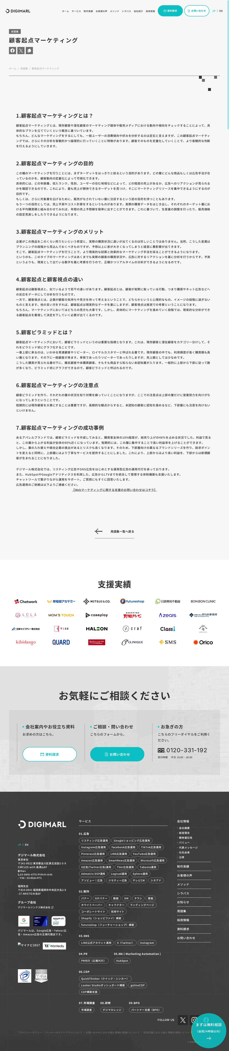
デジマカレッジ (112, 1010)
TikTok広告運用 (151, 847)
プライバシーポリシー (30, 1032)
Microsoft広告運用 (152, 860)
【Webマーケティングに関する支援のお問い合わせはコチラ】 (114, 490)
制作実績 (88, 11)
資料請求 (183, 929)
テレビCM (139, 880)
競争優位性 (186, 837)
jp (213, 10)
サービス (76, 11)
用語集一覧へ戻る (122, 531)
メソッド (114, 11)
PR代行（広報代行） (93, 960)
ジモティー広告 (117, 880)
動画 (116, 898)
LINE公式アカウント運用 (96, 942)
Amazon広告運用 (92, 860)
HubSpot (122, 960)
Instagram (147, 942)
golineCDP (138, 985)
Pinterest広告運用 (93, 854)
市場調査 (86, 1010)
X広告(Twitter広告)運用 (96, 867)
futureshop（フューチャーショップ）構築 (107, 925)
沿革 (181, 857)
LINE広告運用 (119, 854)
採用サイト (118, 911)
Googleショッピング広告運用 (132, 840)
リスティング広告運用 (94, 840)
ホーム (65, 11)
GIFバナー (101, 898)
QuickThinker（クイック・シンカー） (105, 978)
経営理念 (184, 833)
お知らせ (183, 902)
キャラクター (116, 905)
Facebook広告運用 (124, 847)
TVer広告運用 (125, 867)
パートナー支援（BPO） (146, 1010)
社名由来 (184, 852)
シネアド (156, 880)
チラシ (138, 898)
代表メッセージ (188, 847)
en (221, 10)
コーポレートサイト (93, 911)
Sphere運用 (140, 873)
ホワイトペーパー (92, 905)
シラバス (126, 11)
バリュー (184, 842)
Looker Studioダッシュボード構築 (103, 985)
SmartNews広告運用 (122, 860)
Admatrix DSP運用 (93, 873)
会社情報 (183, 821)
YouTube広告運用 (144, 854)
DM (126, 898)
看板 (150, 898)
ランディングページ (142, 905)
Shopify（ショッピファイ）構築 (101, 918)
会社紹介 (138, 11)
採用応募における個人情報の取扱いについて (168, 1032)
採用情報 (150, 11)
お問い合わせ (186, 938)
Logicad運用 (119, 873)
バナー (85, 898)
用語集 (24, 68)
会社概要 (184, 828)
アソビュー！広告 (92, 880)
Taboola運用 (148, 867)
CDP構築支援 (89, 992)
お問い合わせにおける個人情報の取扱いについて (112, 1032)
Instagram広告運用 (93, 847)
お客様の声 (101, 11)
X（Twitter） (126, 942)
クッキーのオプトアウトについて (64, 1032)
